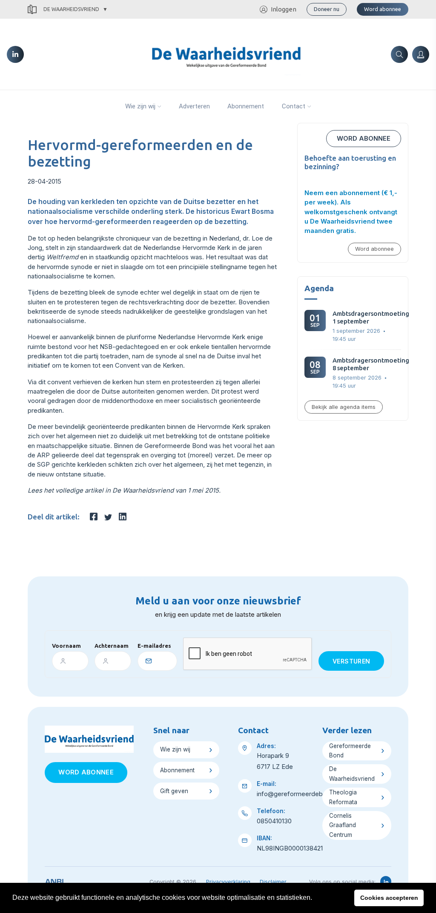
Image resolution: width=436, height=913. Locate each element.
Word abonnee (382, 9)
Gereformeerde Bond (350, 751)
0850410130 (274, 821)
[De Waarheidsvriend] (226, 53)
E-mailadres (154, 646)
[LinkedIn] (15, 54)
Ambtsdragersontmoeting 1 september (371, 317)
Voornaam (66, 646)
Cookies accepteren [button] (389, 897)
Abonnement (245, 106)
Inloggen (283, 9)
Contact (293, 106)
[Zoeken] (399, 54)
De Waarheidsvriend (71, 9)
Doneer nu (326, 9)
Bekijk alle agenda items (344, 407)
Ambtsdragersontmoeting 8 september (371, 364)
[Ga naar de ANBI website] (54, 880)
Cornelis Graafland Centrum (342, 825)
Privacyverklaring (228, 882)
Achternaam (112, 646)
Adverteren (194, 106)
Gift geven (174, 791)
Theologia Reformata (343, 797)
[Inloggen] (420, 54)
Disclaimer (273, 882)
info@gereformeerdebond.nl (298, 794)
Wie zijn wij (140, 106)
